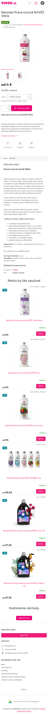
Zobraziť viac (24, 618)
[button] (24, 333)
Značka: (9, 27)
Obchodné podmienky (9, 673)
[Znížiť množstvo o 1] (10, 109)
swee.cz (24, 689)
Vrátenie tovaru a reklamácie (11, 680)
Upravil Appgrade (32, 701)
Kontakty (4, 670)
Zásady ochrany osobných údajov (13, 677)
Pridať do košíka (23, 108)
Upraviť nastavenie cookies (31, 710)
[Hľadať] (29, 3)
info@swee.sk (10, 646)
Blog (3, 664)
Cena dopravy (6, 667)
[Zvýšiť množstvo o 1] (10, 106)
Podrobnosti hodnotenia (33, 25)
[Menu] (42, 3)
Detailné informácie (8, 136)
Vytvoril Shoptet (19, 701)
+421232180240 (10, 649)
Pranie (15, 270)
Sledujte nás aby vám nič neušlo (16, 653)
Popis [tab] (5, 158)
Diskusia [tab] (12, 158)
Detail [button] (41, 334)
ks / (24, 635)
